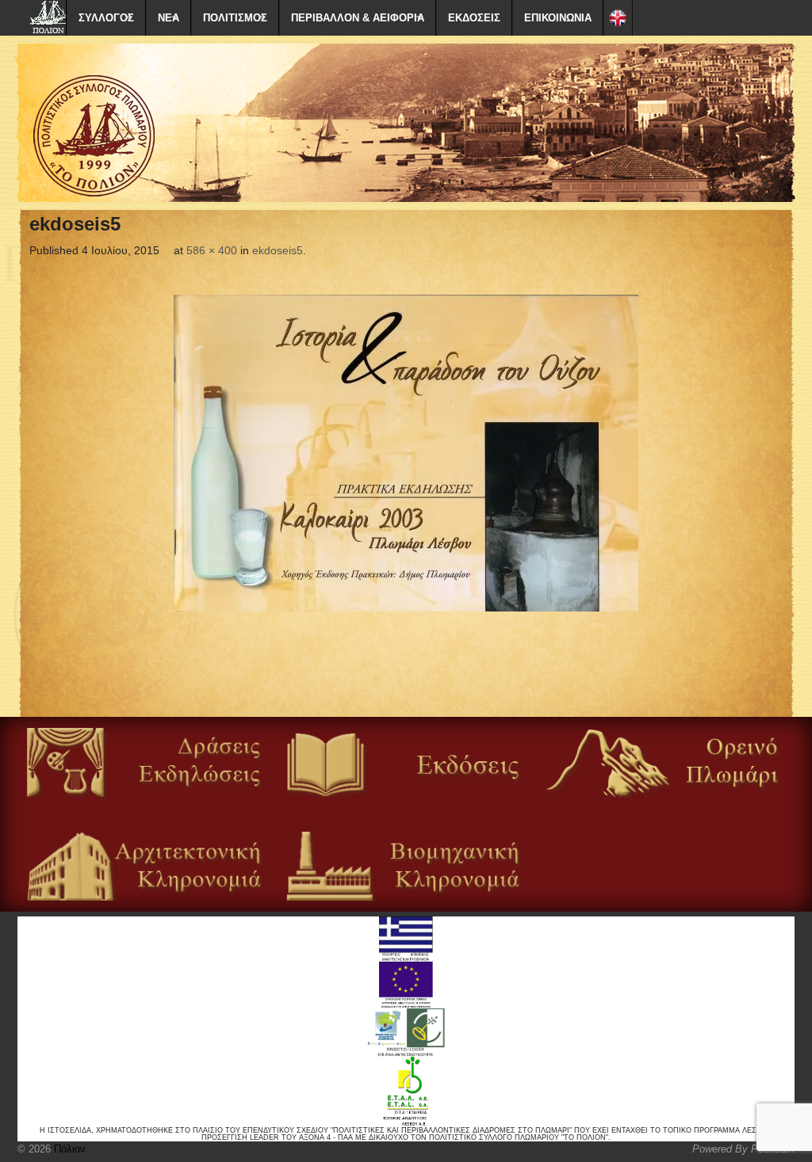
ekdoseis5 (277, 250)
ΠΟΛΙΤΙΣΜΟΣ (235, 18)
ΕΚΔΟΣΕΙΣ (474, 18)
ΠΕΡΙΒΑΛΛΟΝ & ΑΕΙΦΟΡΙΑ (357, 18)
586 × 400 (211, 250)
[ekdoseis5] (406, 453)
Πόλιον (68, 1149)
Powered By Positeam (743, 1149)
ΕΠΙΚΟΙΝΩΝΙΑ (558, 18)
